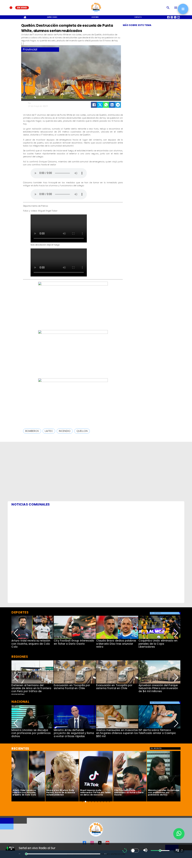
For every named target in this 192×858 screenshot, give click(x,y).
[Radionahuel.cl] (168, 7)
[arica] (32, 683)
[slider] (26, 854)
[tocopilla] (75, 683)
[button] (32, 431)
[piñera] (160, 683)
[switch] (135, 850)
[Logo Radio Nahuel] (96, 13)
